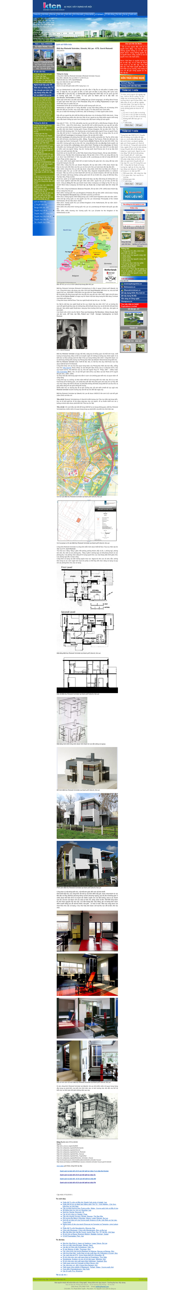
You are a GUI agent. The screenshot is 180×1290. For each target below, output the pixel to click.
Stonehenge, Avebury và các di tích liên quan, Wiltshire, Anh (84, 1259)
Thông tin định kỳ (40, 123)
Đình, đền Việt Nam (41, 78)
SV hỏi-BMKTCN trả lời (42, 95)
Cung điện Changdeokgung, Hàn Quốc (76, 1269)
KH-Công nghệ (78, 14)
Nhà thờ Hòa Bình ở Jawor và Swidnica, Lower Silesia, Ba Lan (85, 1243)
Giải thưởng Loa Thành (43, 136)
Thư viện (119, 14)
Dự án (125, 14)
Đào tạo (52, 14)
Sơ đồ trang (143, 1279)
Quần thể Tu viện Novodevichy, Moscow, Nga (79, 1228)
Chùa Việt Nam (40, 76)
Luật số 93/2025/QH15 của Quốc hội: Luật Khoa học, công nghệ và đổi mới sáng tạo (44, 171)
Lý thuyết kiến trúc (40, 205)
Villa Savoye (67, 368)
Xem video (60, 1166)
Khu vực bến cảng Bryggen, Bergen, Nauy (78, 1245)
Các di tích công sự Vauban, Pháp (75, 1214)
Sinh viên (68, 14)
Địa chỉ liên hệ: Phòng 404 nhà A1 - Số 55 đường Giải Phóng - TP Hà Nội (90, 1284)
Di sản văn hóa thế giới (43, 74)
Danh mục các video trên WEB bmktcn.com (43, 186)
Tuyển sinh (133, 14)
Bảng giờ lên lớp (40, 134)
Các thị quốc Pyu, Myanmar (73, 1271)
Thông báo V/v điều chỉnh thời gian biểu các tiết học (132, 252)
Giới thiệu (45, 14)
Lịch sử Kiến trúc (40, 202)
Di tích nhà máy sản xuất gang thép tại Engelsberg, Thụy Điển (85, 1257)
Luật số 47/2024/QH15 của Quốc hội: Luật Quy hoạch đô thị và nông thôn (44, 164)
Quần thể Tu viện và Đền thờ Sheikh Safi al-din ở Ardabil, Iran (85, 1202)
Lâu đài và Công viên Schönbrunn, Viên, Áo (78, 1247)
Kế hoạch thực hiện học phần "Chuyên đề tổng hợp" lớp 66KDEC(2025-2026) (132, 265)
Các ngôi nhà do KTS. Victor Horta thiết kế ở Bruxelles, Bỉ (83, 1255)
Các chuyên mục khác (42, 222)
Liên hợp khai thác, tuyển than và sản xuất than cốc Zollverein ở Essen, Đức (90, 1253)
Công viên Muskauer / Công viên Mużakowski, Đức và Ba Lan (85, 1230)
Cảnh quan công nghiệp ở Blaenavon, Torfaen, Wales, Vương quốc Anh (88, 1267)
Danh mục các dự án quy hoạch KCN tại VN (43, 190)
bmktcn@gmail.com (102, 1286)
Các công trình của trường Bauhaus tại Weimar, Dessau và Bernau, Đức (88, 1251)
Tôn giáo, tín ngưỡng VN (43, 80)
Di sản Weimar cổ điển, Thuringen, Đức (77, 1249)
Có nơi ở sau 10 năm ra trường (134, 114)
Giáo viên (60, 14)
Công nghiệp (89, 14)
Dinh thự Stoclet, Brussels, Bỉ (73, 1212)
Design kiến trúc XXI (41, 207)
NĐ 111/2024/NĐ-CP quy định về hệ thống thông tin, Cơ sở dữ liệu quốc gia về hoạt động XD (43, 149)
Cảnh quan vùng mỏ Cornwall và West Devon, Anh (80, 1263)
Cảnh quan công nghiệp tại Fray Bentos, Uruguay (139, 244)
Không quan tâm (129, 179)
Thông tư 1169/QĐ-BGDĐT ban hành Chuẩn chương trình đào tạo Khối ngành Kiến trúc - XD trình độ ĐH (43, 66)
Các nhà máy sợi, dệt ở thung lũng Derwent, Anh (80, 1265)
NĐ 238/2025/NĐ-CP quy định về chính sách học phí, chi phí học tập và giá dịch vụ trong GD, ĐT (44, 157)
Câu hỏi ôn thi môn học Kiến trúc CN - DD (43, 127)
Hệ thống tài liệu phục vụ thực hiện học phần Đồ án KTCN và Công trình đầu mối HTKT (44, 180)
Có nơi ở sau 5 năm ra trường (134, 113)
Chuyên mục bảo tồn (41, 219)
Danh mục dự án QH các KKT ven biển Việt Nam (43, 194)
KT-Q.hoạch (99, 14)
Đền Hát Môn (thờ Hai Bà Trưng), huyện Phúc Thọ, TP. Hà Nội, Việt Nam (89, 1232)
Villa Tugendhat (62, 372)
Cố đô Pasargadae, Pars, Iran (73, 1236)
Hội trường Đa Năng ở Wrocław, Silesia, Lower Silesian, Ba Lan (85, 1218)
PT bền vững (109, 14)
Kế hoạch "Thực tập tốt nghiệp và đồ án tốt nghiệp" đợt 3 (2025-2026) (134, 270)
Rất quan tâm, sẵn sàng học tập (134, 173)
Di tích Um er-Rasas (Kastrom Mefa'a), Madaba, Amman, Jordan (85, 1234)
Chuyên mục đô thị (40, 210)
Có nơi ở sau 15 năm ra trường (134, 116)
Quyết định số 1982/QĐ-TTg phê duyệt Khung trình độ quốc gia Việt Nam (43, 141)
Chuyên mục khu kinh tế (42, 216)
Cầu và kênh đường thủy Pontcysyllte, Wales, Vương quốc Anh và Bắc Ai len (90, 1208)
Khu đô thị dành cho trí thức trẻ (134, 228)
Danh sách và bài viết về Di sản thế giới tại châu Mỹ (78, 1179)
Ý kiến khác (127, 122)
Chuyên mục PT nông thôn (43, 213)
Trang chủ (37, 14)
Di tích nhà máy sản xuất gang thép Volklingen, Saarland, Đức (85, 1261)
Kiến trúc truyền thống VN (44, 82)
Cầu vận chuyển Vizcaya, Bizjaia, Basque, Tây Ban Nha (83, 1216)
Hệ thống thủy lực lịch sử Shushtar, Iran (77, 1210)
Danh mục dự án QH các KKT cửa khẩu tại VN (43, 198)
